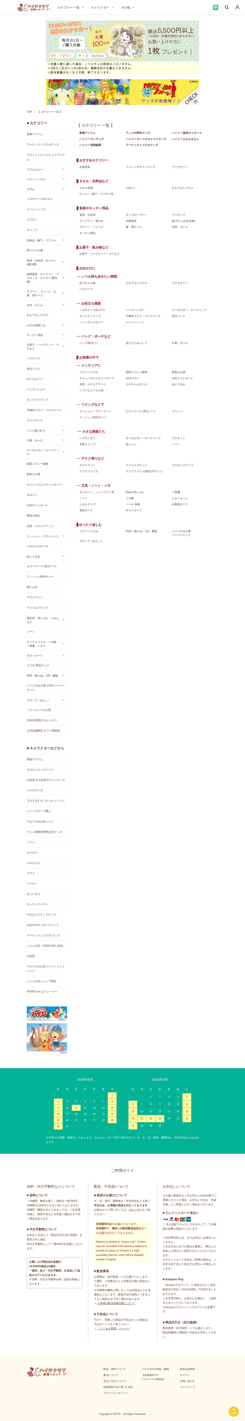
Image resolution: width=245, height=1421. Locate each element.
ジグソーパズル (88, 372)
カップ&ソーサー (136, 214)
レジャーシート (135, 322)
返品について (110, 1375)
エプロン (32, 219)
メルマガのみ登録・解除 (155, 1369)
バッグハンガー (135, 309)
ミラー (176, 444)
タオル (31, 189)
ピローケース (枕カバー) (140, 411)
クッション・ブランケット (95, 411)
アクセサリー (180, 166)
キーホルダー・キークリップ (189, 309)
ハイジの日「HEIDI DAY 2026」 (46, 945)
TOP (29, 111)
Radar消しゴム (135, 492)
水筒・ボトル (180, 226)
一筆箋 (176, 492)
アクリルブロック (136, 465)
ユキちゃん (33, 862)
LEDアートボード (182, 378)
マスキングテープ (182, 465)
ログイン (185, 1375)
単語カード (86, 510)
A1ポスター (133, 378)
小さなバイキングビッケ (41, 914)
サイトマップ (187, 1387)
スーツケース (35, 420)
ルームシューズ (36, 209)
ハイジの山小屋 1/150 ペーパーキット (46, 687)
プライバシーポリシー (115, 1393)
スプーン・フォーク (91, 226)
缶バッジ (131, 444)
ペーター (32, 883)
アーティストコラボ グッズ (43, 935)
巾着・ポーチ (180, 343)
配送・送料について (114, 1369)
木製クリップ (87, 444)
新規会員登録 (187, 1369)
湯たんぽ (32, 586)
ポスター (32, 495)
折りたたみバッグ (136, 343)
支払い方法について (114, 1381)
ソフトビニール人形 (91, 390)
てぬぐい (131, 187)
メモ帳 (130, 498)
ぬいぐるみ (178, 384)
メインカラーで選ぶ (39, 811)
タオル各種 (86, 187)
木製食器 (84, 166)
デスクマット (87, 465)
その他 (125, 7)
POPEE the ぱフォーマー (42, 991)
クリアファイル (88, 471)
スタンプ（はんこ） (91, 540)
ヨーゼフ (32, 852)
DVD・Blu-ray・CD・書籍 (141, 531)
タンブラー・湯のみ (91, 220)
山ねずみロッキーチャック (43, 924)
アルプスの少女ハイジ (40, 821)
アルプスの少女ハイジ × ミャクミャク (46, 968)
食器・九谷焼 (87, 214)
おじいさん (33, 893)
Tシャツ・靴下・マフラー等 (96, 193)
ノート (83, 498)
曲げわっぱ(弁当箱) (183, 220)
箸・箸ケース (134, 226)
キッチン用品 (87, 232)
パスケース (86, 289)
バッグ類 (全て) (36, 430)
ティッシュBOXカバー (92, 417)
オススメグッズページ (40, 769)
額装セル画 (178, 372)
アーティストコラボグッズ (43, 144)
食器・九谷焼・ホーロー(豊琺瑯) (41, 262)
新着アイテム (35, 134)
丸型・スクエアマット (92, 384)
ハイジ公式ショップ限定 (41, 981)
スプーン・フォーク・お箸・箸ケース (41, 293)
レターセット (180, 498)
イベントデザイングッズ (140, 166)
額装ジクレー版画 (136, 372)
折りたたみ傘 (87, 282)
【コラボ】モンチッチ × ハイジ (46, 800)
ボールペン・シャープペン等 (96, 492)
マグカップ (178, 214)
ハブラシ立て (87, 438)
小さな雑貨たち (36, 325)
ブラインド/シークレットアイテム (46, 157)
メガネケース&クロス (92, 309)
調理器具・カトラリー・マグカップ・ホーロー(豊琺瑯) (43, 277)
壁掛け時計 (33, 515)
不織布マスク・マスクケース (143, 316)
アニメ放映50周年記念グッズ (44, 831)
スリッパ (177, 411)
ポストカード (134, 510)
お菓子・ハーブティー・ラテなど (99, 253)
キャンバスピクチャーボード (96, 378)
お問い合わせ (187, 1381)
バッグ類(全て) (88, 343)
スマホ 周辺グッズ (38, 665)
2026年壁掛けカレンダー (42, 720)
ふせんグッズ (87, 504)
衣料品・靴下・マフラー (41, 240)
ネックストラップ (90, 316)
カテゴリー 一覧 (68, 7)
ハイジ (31, 842)
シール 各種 (133, 504)
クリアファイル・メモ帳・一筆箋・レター (43, 644)
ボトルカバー (35, 379)
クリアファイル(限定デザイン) (144, 471)
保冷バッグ (178, 316)
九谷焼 (31, 956)
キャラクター (100, 7)
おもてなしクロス (182, 187)
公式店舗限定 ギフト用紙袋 (43, 730)
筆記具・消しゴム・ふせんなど (43, 620)
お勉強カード (180, 504)
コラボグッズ (35, 790)
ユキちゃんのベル (136, 384)
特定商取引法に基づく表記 (118, 1387)
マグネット (178, 438)
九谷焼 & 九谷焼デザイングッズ (46, 780)
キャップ (32, 229)
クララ (31, 873)
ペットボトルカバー (91, 322)
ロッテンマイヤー (37, 904)
